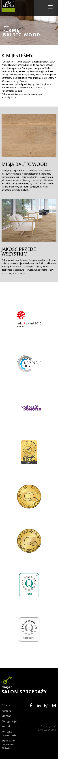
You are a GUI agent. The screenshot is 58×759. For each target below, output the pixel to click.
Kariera (6, 710)
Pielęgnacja (9, 721)
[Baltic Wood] (8, 7)
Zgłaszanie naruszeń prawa (9, 744)
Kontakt (7, 726)
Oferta (6, 705)
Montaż (6, 716)
